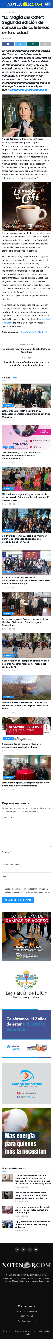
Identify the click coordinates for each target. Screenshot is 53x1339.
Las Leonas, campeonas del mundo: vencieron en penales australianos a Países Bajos (33, 1210)
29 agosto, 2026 (22, 1187)
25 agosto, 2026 (9, 463)
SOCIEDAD (13, 12)
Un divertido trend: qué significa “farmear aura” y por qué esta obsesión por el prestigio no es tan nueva (24, 539)
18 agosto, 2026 (9, 751)
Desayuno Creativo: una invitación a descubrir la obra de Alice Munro (21, 745)
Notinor (11, 1331)
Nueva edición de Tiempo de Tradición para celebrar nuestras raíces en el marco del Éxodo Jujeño (25, 663)
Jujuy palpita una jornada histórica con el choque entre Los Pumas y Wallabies (32, 1224)
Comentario (8, 817)
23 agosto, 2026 (9, 587)
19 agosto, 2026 (9, 629)
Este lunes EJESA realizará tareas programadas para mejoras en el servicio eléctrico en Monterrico (31, 1195)
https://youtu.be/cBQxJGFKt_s (34, 332)
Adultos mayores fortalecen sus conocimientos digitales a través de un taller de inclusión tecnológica (26, 580)
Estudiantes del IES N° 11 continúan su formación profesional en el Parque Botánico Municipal (26, 414)
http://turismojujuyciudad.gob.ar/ (28, 90)
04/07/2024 (6, 38)
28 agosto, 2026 (22, 1231)
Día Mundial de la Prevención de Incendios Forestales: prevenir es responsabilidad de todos (25, 705)
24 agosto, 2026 (9, 504)
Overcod (31, 1331)
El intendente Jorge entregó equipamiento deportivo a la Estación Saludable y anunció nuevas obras (25, 497)
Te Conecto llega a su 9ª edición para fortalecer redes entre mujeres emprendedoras (22, 455)
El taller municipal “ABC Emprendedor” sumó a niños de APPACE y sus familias (26, 784)
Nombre (6, 852)
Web (4, 876)
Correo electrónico (11, 864)
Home (4, 12)
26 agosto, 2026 (9, 421)
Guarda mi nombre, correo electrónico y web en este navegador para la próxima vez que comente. (27, 890)
